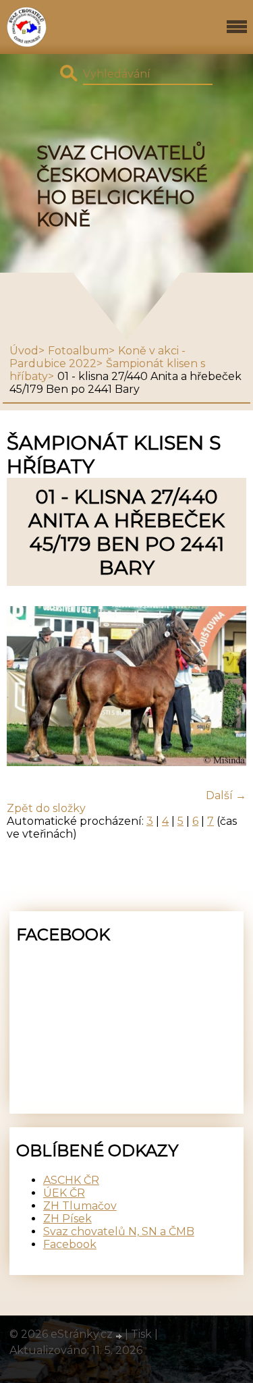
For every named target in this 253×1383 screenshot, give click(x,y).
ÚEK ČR (64, 1193)
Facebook (69, 1244)
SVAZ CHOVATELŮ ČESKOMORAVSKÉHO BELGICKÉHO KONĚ (122, 186)
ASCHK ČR (71, 1180)
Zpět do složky (46, 808)
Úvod (23, 350)
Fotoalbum (78, 350)
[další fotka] (224, 687)
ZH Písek (67, 1218)
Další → (226, 795)
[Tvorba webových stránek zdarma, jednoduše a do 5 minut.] (120, 1335)
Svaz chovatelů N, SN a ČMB (118, 1231)
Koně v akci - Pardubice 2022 (97, 357)
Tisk (141, 1334)
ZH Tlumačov (80, 1205)
